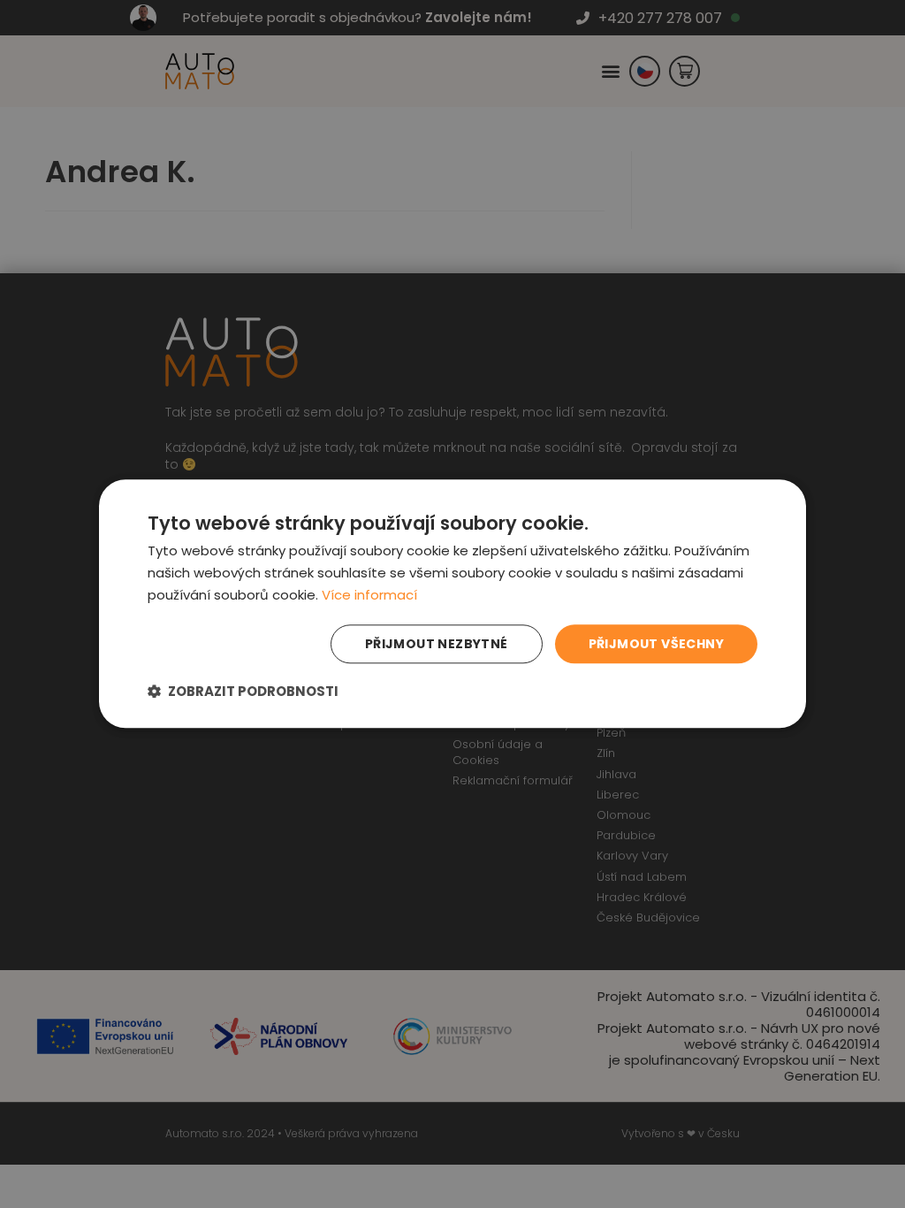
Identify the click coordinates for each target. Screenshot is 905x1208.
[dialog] (452, 603)
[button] (243, 692)
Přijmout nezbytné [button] (436, 644)
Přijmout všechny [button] (656, 644)
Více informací (369, 594)
